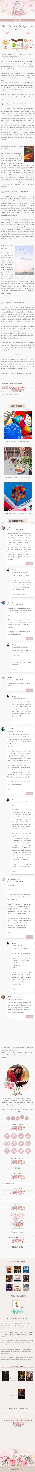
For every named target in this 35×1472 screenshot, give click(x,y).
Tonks (9, 677)
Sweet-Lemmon (12, 729)
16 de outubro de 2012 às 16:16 (15, 731)
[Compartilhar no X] (6, 387)
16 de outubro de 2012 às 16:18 (19, 572)
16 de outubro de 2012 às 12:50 (15, 605)
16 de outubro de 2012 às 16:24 (20, 802)
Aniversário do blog (13, 392)
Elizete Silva (4, 1323)
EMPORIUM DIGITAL (19, 1469)
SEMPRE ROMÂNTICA (26, 1468)
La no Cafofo (19, 54)
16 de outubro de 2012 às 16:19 (19, 647)
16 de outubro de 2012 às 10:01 (15, 530)
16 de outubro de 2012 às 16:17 (15, 882)
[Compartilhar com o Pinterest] (10, 387)
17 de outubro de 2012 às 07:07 (15, 999)
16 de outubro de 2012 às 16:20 (20, 698)
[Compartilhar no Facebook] (3, 387)
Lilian (14, 570)
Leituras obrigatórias (10, 394)
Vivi (9, 527)
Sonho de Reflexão (13, 879)
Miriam (10, 602)
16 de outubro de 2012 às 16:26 (19, 945)
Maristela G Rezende (14, 997)
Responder (29, 563)
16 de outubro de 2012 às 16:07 (15, 680)
